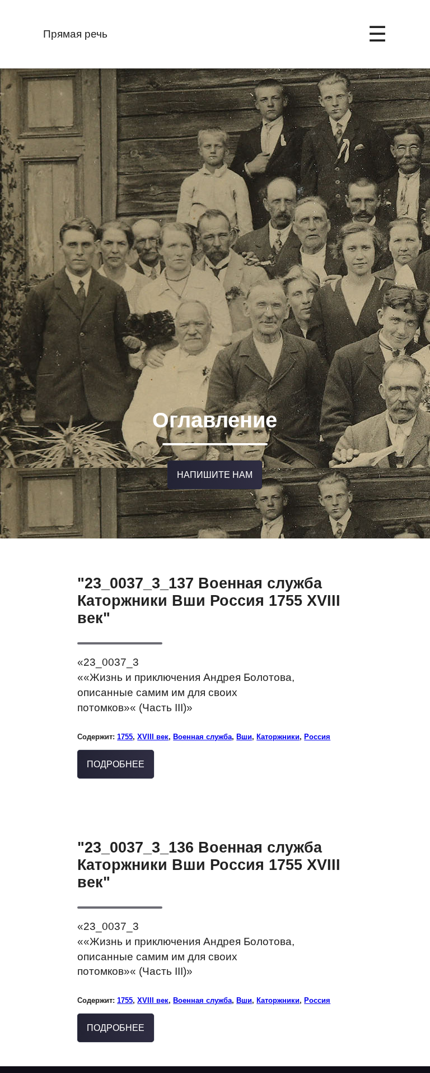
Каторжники (278, 738)
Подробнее (115, 766)
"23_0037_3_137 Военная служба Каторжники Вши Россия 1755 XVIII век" (208, 602)
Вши (244, 738)
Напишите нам (215, 476)
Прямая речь (75, 34)
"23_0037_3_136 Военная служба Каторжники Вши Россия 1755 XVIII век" (208, 866)
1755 (125, 738)
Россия (317, 738)
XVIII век (153, 738)
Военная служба (202, 738)
